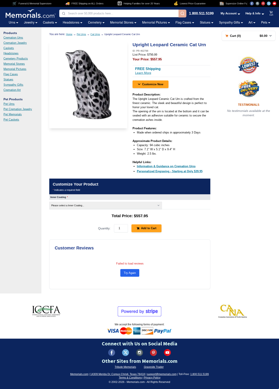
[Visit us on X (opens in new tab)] (269, 3)
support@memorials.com (162, 374)
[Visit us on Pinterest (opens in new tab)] (263, 3)
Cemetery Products (15, 58)
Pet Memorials (12, 114)
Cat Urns (95, 34)
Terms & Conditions (130, 377)
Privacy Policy (152, 377)
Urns (12, 22)
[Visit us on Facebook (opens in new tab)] (252, 3)
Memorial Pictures (154, 22)
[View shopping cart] (271, 13)
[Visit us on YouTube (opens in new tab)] (274, 3)
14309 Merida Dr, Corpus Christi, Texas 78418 (117, 374)
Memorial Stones (121, 22)
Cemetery (95, 22)
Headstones (71, 22)
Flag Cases (183, 22)
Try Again (130, 273)
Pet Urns (9, 104)
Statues (205, 22)
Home (69, 34)
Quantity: (104, 228)
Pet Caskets (11, 119)
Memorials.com (79, 374)
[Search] (182, 13)
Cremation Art (12, 90)
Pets (264, 22)
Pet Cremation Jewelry (17, 109)
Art (250, 22)
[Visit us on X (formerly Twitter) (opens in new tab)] (125, 352)
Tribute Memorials (125, 367)
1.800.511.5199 (201, 13)
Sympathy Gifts (229, 22)
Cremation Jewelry (15, 42)
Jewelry (29, 22)
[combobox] (119, 13)
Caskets (48, 22)
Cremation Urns (13, 37)
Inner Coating (59, 197)
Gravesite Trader (154, 367)
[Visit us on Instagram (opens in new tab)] (257, 3)
